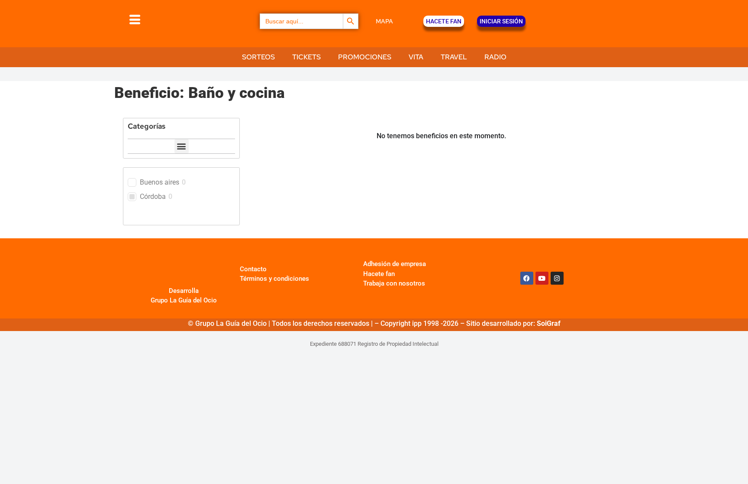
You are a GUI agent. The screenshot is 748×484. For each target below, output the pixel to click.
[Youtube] (541, 278)
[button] (181, 146)
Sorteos (258, 57)
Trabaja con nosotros (394, 283)
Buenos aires (159, 182)
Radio (495, 57)
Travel (454, 57)
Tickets (306, 57)
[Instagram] (557, 278)
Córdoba (153, 196)
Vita (416, 57)
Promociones (364, 57)
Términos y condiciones (274, 279)
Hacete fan (379, 274)
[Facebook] (526, 278)
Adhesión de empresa (394, 264)
